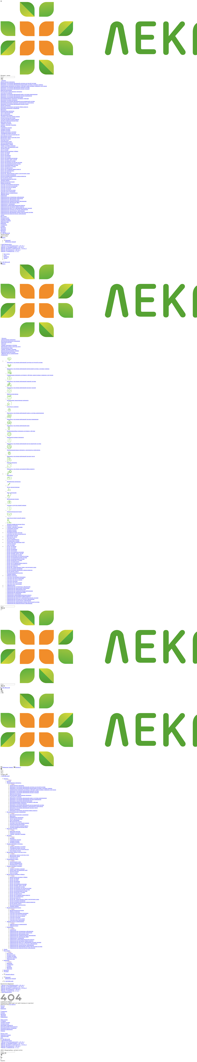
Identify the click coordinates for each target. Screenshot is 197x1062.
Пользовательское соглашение (8, 1028)
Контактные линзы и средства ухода (19, 855)
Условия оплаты (5, 1024)
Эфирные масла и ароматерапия (18, 924)
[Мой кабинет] (1, 689)
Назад (9, 780)
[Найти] (2, 79)
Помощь (3, 1030)
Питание (12, 838)
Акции (2, 1007)
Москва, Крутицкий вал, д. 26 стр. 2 (10, 250)
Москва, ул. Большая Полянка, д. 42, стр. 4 (12, 247)
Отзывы (3, 1012)
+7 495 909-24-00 (5, 233)
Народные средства (15, 831)
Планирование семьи (15, 862)
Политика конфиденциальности (9, 1026)
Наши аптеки (4, 1019)
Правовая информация (7, 1029)
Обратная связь (5, 1036)
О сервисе (3, 1021)
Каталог (9, 781)
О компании (4, 1011)
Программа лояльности (7, 1025)
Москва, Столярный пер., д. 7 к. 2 (10, 251)
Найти (2, 1053)
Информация (4, 1017)
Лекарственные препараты (17, 785)
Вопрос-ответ (4, 1033)
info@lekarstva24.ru (7, 244)
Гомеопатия (13, 930)
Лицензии (3, 1015)
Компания (9, 963)
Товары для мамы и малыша (17, 868)
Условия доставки (5, 1022)
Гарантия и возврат (6, 1035)
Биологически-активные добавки (18, 877)
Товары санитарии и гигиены (17, 846)
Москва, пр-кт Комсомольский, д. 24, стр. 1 (13, 245)
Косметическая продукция (17, 910)
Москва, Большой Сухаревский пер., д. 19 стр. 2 (14, 248)
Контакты (3, 1014)
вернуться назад (5, 1004)
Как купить (10, 953)
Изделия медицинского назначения (19, 814)
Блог (2, 1037)
